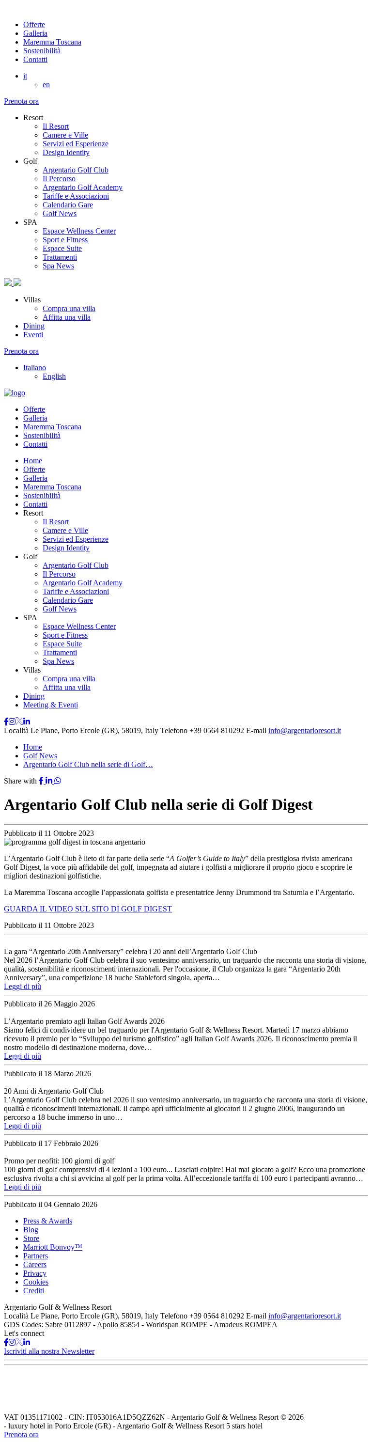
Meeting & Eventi (50, 705)
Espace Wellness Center (79, 231)
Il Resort (56, 126)
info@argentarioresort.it (304, 730)
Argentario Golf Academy (83, 187)
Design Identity (66, 152)
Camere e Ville (65, 135)
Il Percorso (59, 178)
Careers (34, 1264)
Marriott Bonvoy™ (52, 1247)
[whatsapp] (57, 781)
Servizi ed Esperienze (75, 144)
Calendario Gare (68, 205)
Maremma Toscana (52, 42)
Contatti (35, 59)
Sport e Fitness (65, 239)
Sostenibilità (42, 51)
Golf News (60, 213)
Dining (34, 326)
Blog (30, 1229)
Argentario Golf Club (75, 170)
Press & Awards (47, 1221)
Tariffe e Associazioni (76, 196)
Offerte (34, 24)
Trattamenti (60, 257)
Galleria (35, 33)
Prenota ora (21, 101)
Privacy (34, 1273)
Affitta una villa (67, 317)
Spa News (58, 266)
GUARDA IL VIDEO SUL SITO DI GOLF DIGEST (88, 909)
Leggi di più (22, 986)
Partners (35, 1256)
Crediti (33, 1290)
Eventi (33, 334)
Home (32, 460)
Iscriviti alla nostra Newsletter (49, 1351)
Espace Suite (62, 248)
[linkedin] (50, 781)
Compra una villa (69, 308)
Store (31, 1238)
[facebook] (42, 781)
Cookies (35, 1282)
